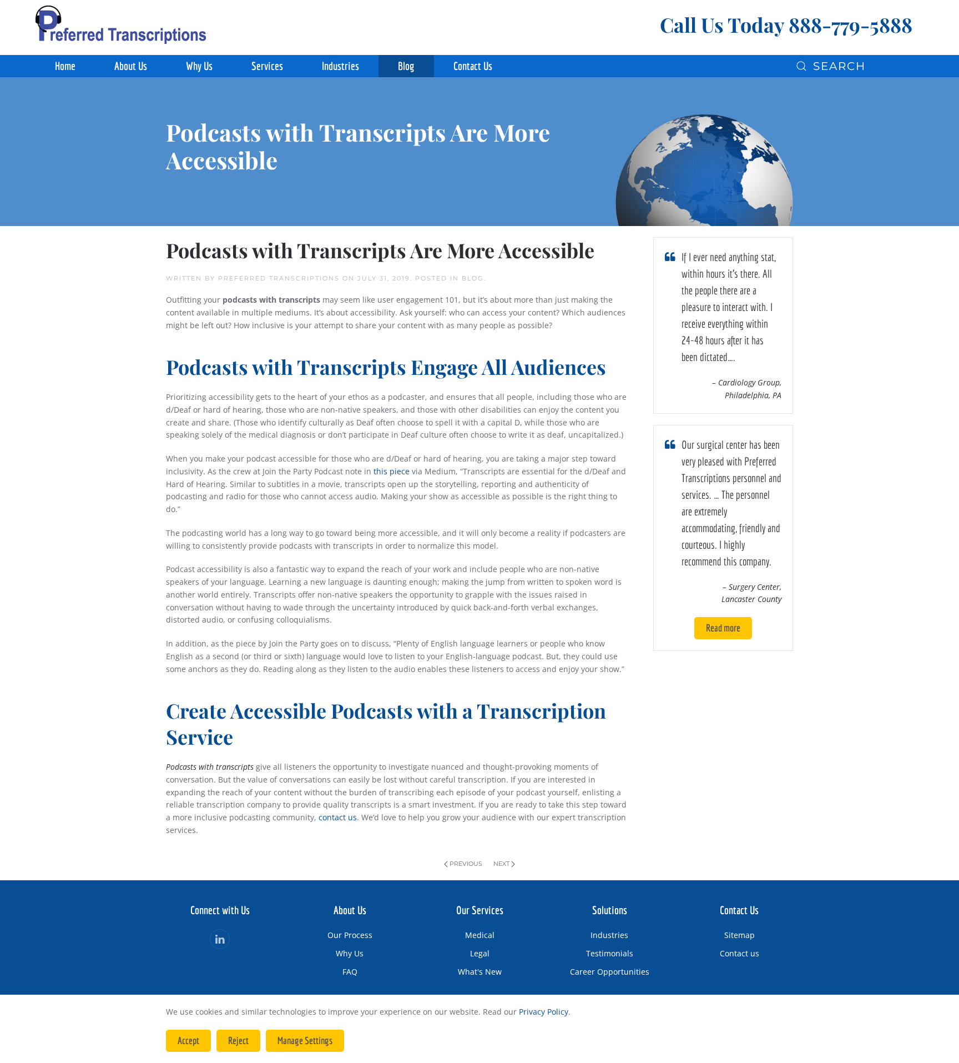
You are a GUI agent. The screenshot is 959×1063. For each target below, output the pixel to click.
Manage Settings (304, 1040)
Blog (406, 65)
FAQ (349, 971)
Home (65, 65)
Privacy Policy (543, 1011)
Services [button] (267, 65)
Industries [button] (340, 65)
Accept (188, 1040)
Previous (466, 864)
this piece (391, 471)
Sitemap (739, 935)
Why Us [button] (199, 65)
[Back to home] (121, 25)
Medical (479, 935)
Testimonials (609, 953)
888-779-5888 (850, 24)
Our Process (349, 935)
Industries (609, 935)
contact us (338, 817)
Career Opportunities (609, 971)
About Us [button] (130, 65)
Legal (479, 953)
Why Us (350, 953)
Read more (723, 628)
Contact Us (472, 65)
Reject (238, 1040)
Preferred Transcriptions (279, 278)
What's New (480, 971)
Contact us (739, 953)
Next (501, 864)
